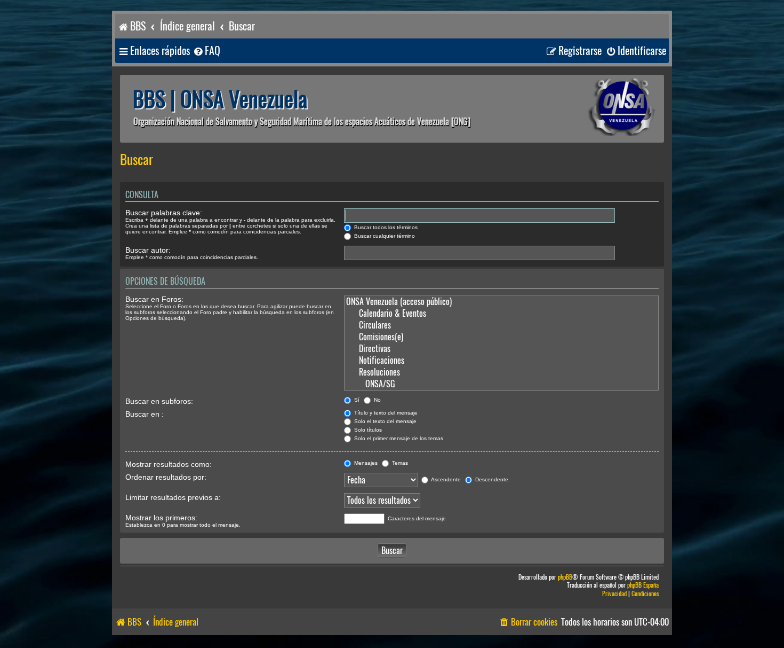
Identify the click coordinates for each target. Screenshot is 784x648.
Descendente (491, 479)
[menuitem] (206, 51)
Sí (356, 400)
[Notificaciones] (501, 360)
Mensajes (365, 463)
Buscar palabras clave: (163, 212)
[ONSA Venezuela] (597, 108)
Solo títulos (367, 430)
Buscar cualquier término (384, 236)
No (376, 400)
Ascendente (445, 479)
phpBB (565, 577)
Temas (399, 463)
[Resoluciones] (501, 372)
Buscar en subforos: (159, 401)
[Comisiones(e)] (501, 337)
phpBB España (643, 585)
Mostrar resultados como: (168, 464)
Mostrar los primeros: (161, 517)
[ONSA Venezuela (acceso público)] (501, 302)
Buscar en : (144, 414)
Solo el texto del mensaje (385, 421)
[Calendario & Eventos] (501, 313)
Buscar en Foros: (154, 299)
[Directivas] (501, 349)
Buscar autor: (148, 250)
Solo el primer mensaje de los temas (398, 438)
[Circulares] (501, 325)
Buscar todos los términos (385, 227)
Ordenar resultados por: (165, 477)
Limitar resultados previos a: (173, 497)
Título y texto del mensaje (385, 413)
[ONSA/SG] (501, 384)
